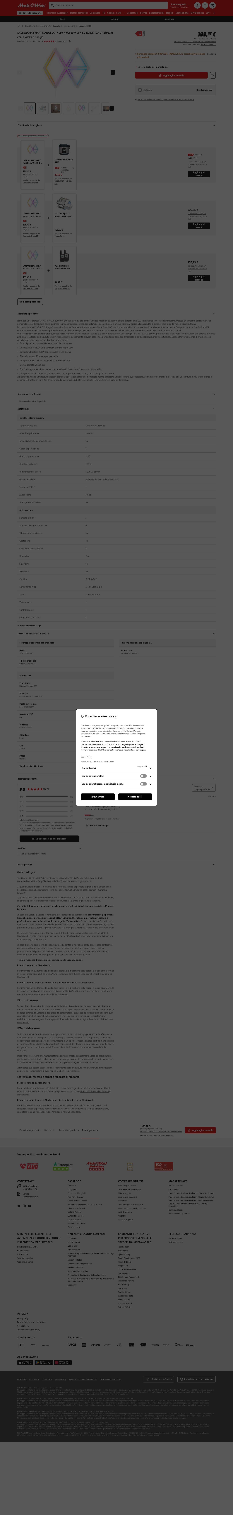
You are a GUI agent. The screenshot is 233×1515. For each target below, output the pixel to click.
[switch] (143, 776)
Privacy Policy (86, 762)
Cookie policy (109, 762)
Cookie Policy (86, 757)
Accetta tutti (135, 796)
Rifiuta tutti (97, 796)
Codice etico (97, 762)
